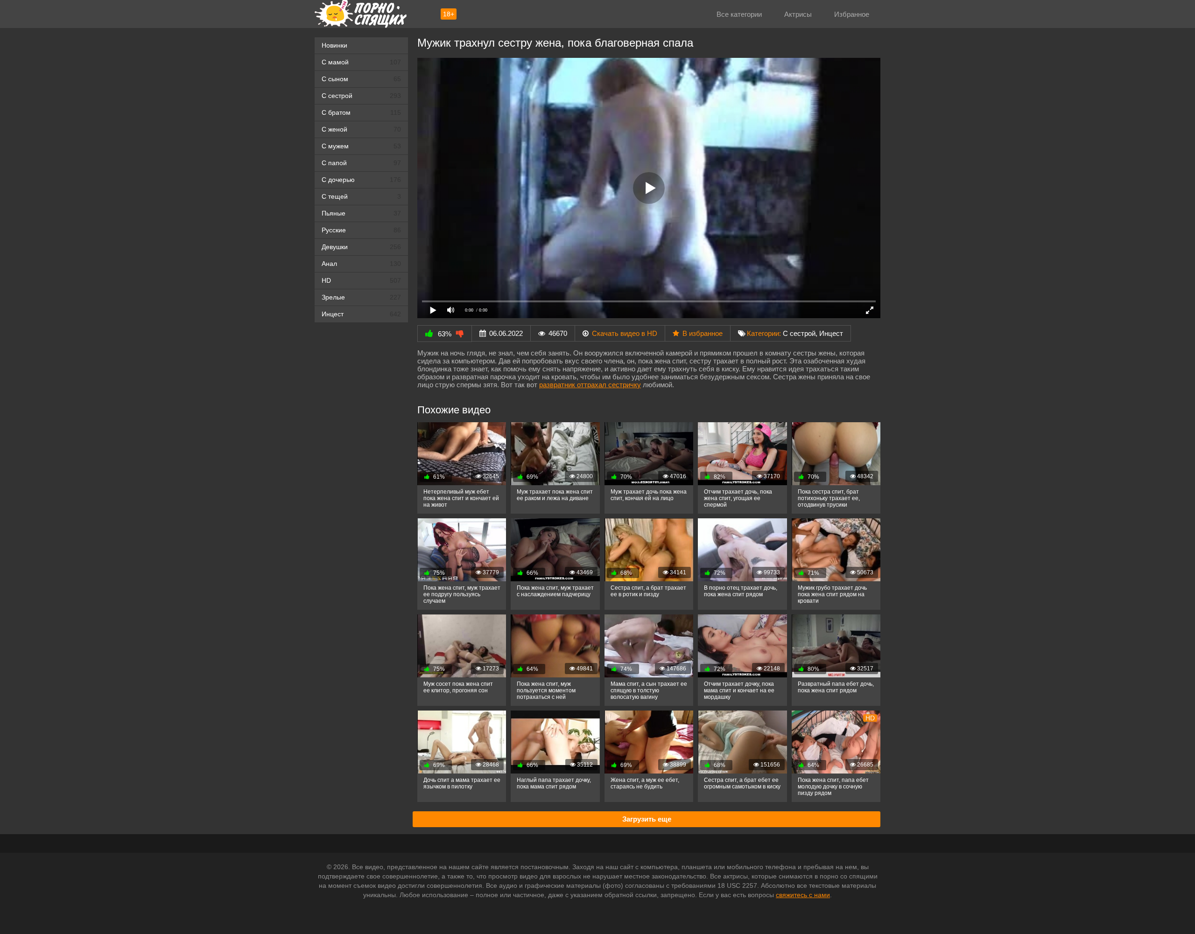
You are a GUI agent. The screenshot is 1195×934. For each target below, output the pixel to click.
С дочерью (361, 179)
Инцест (831, 333)
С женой (361, 129)
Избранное (851, 14)
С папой (361, 163)
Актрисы (798, 14)
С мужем (361, 146)
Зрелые (361, 297)
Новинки (334, 45)
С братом (361, 112)
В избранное (702, 333)
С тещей (361, 196)
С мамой (361, 62)
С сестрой (361, 95)
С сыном (361, 79)
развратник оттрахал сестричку (590, 385)
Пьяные (361, 213)
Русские (361, 230)
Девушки (361, 247)
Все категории (739, 14)
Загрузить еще (646, 819)
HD (361, 280)
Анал (361, 263)
